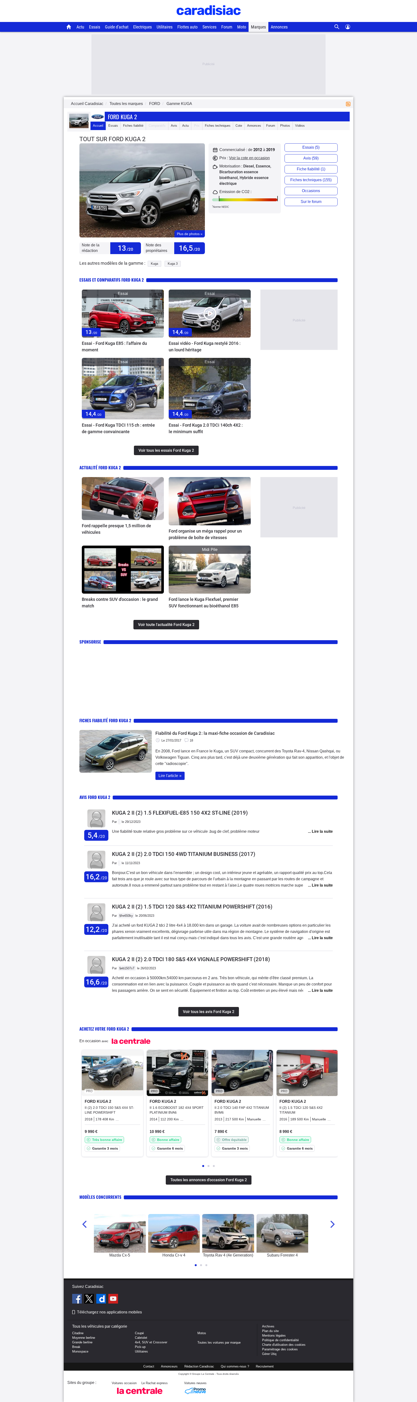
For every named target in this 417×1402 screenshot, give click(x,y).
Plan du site (270, 1331)
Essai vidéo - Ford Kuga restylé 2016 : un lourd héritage (205, 346)
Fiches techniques (217, 125)
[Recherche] (337, 27)
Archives (268, 1326)
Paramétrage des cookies (280, 1349)
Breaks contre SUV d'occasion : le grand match (120, 602)
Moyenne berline (83, 1338)
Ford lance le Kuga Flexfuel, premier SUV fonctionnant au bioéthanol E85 (203, 602)
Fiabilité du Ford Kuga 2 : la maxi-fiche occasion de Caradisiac (215, 733)
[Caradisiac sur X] (89, 1299)
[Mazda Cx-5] (120, 1233)
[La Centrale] (139, 1395)
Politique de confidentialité (280, 1340)
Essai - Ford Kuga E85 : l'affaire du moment (114, 346)
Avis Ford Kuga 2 (94, 797)
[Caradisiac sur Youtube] (113, 1299)
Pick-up (140, 1347)
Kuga (154, 263)
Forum (226, 26)
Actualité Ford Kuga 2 (100, 468)
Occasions (311, 191)
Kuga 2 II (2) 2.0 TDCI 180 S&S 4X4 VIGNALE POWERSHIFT (191, 959)
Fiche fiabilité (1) (311, 169)
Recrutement (265, 1366)
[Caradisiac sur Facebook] (77, 1299)
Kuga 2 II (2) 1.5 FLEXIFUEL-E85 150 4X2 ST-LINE (180, 813)
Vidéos (300, 125)
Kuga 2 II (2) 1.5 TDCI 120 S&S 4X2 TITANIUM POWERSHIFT (192, 907)
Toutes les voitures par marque (219, 1342)
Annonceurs (169, 1366)
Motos (201, 1333)
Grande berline (82, 1342)
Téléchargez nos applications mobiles (109, 1312)
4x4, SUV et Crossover (151, 1342)
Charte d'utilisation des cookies (284, 1344)
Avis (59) (311, 158)
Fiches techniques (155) (311, 180)
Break (76, 1347)
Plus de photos (189, 234)
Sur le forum (311, 202)
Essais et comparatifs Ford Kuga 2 (111, 280)
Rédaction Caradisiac (199, 1366)
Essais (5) (311, 147)
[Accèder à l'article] (123, 314)
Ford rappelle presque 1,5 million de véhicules (116, 529)
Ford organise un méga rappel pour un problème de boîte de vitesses (205, 534)
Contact (148, 1366)
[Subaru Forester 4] (282, 1233)
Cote (239, 125)
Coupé (139, 1333)
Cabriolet (141, 1338)
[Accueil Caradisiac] (69, 27)
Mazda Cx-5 (119, 1255)
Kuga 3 (173, 263)
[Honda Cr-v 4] (174, 1233)
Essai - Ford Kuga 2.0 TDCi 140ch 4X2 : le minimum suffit (206, 428)
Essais (94, 26)
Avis (174, 125)
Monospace (80, 1351)
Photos (285, 125)
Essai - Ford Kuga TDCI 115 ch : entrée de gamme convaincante (118, 428)
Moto (241, 26)
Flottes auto (187, 26)
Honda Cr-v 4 (173, 1255)
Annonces (279, 26)
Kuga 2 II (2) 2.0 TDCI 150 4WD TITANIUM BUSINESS (183, 854)
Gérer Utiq (269, 1354)
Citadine (77, 1333)
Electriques (142, 26)
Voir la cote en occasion (249, 158)
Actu (80, 26)
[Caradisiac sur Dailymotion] (101, 1299)
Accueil (98, 125)
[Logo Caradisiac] (209, 19)
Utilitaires (165, 26)
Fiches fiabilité (133, 125)
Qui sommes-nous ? (235, 1366)
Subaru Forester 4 (282, 1255)
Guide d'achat (116, 26)
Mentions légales (274, 1335)
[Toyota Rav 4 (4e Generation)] (228, 1233)
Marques (258, 26)
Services (209, 26)
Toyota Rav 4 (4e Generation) (228, 1255)
